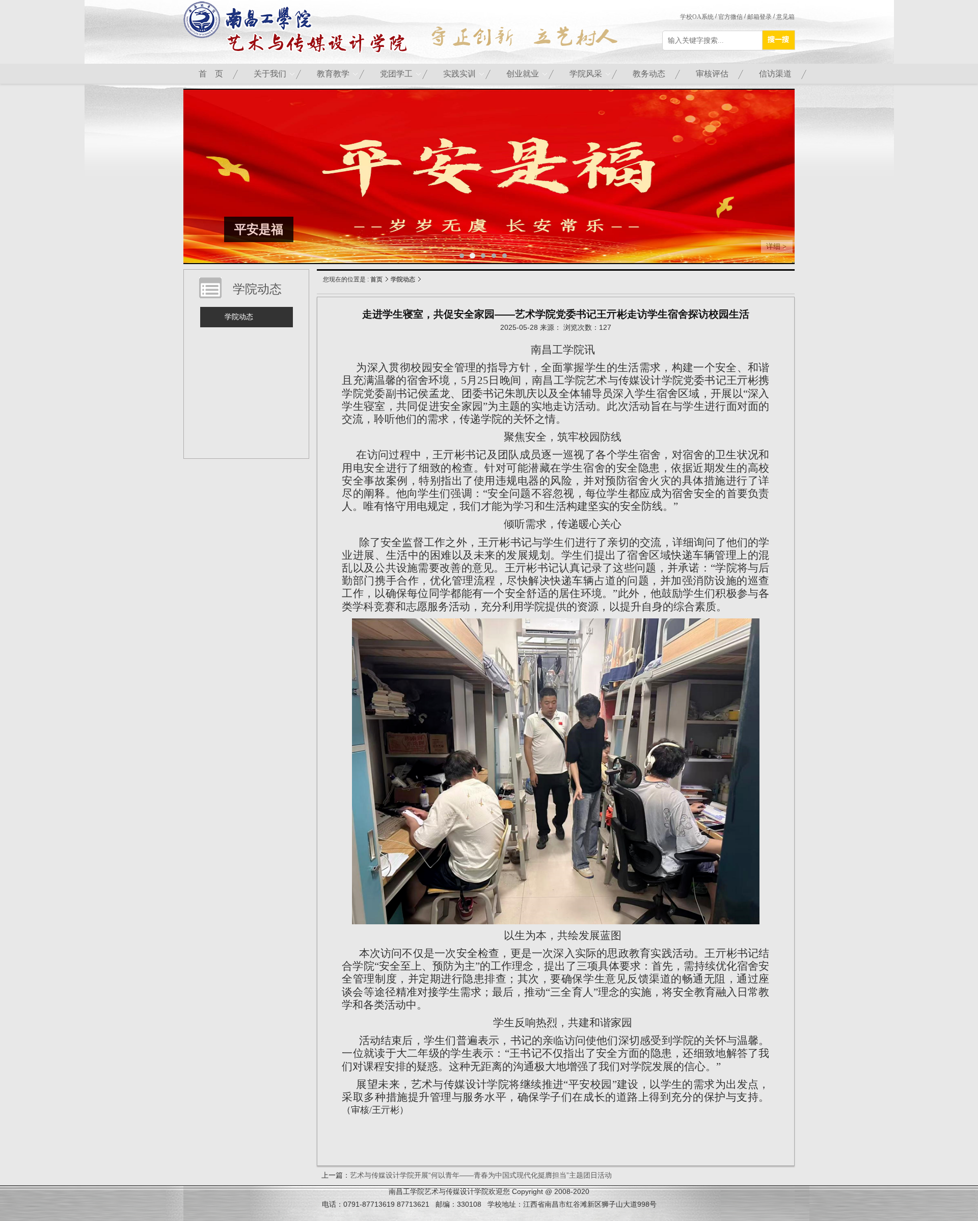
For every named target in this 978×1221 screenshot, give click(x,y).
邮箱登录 (759, 16)
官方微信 (730, 16)
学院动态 (403, 279)
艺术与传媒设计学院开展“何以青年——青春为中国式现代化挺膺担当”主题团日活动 (481, 1175)
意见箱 (785, 16)
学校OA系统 (697, 16)
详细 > (776, 246)
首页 (376, 279)
